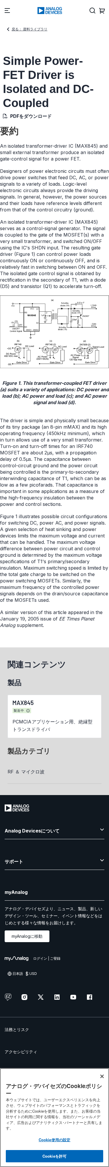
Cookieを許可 (54, 1156)
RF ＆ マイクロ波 (26, 771)
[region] (54, 1117)
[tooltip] (28, 711)
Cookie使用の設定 (54, 1139)
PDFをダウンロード (31, 116)
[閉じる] (102, 1076)
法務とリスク (17, 1029)
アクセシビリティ (21, 1051)
